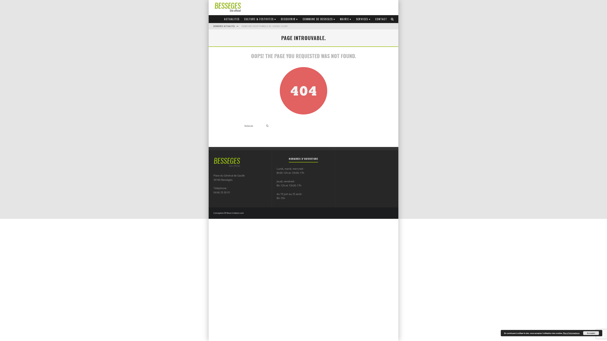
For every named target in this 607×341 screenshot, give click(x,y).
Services (362, 19)
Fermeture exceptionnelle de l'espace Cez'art (265, 26)
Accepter (591, 333)
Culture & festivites (259, 19)
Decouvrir (288, 19)
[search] (267, 126)
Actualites (231, 19)
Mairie (344, 19)
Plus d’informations (571, 333)
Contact (381, 19)
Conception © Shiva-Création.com (228, 213)
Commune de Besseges (318, 19)
